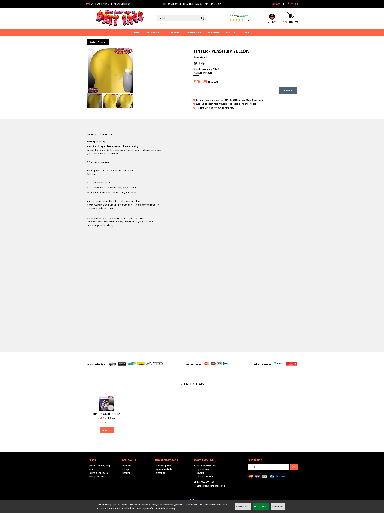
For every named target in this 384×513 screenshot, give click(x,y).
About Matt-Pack (166, 460)
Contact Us (160, 473)
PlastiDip (126, 473)
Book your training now (222, 108)
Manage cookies (97, 476)
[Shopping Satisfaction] (239, 16)
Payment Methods (163, 469)
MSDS (92, 469)
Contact (246, 32)
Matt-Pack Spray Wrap (100, 466)
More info (213, 32)
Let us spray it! (154, 32)
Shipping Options (163, 466)
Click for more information (243, 104)
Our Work (174, 32)
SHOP (136, 32)
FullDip (125, 469)
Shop (92, 460)
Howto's (230, 32)
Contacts (276, 4)
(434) (247, 20)
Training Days (193, 32)
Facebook (126, 466)
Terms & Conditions (98, 473)
